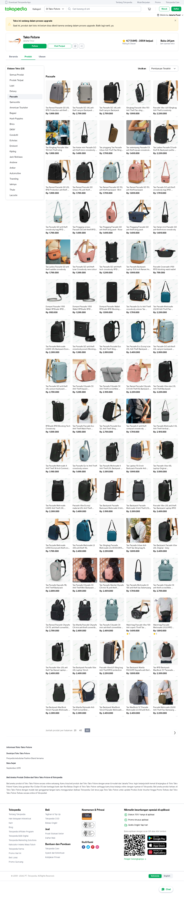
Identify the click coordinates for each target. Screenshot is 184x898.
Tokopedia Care (172, 2)
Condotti (14, 135)
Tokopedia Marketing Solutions (22, 840)
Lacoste (13, 195)
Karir (11, 823)
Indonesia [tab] (155, 876)
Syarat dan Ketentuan (54, 853)
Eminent (14, 146)
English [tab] (167, 876)
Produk (28, 56)
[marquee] (92, 24)
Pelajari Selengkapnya (134, 859)
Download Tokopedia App (20, 2)
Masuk (164, 9)
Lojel (12, 85)
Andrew (13, 162)
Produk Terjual (16, 80)
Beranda (13, 56)
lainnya (13, 184)
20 (75, 730)
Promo (158, 2)
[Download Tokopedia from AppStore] (157, 845)
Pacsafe (14, 96)
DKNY (12, 129)
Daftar (176, 9)
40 (80, 730)
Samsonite (15, 102)
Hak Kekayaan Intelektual (20, 818)
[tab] (13, 56)
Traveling (14, 179)
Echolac (13, 140)
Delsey (13, 91)
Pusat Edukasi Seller (54, 833)
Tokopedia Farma (16, 849)
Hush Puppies (16, 118)
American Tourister (19, 107)
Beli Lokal (13, 857)
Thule (12, 189)
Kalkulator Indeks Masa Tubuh (22, 844)
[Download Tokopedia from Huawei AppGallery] (157, 852)
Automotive (15, 173)
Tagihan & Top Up (53, 814)
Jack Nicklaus (16, 157)
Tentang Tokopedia (124, 2)
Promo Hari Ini (15, 853)
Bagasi (13, 113)
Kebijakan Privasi (52, 857)
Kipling (13, 151)
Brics (12, 124)
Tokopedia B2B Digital (18, 836)
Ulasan (42, 56)
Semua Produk (17, 74)
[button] (170, 15)
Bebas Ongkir (51, 823)
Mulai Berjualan (143, 2)
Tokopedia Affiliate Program (21, 831)
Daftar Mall (50, 838)
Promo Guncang (16, 862)
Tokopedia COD (52, 818)
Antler (13, 168)
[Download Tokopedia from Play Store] (157, 838)
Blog (11, 827)
